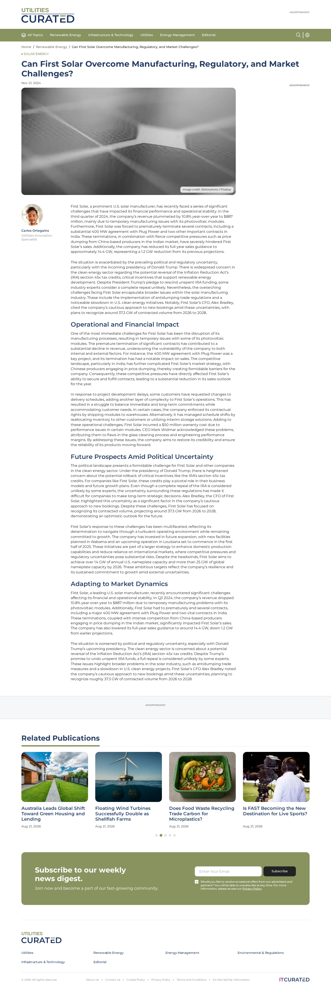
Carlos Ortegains (35, 231)
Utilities (147, 35)
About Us (92, 979)
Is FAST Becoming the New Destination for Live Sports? (275, 811)
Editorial (208, 35)
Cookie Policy (136, 979)
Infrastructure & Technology (110, 35)
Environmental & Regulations (260, 953)
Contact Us (112, 979)
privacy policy (252, 888)
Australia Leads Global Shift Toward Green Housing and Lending (53, 814)
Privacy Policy (160, 979)
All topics (35, 35)
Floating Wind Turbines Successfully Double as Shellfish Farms (122, 814)
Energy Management (177, 35)
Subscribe (280, 871)
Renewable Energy (65, 35)
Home (26, 47)
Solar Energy (36, 54)
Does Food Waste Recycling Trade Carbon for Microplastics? (201, 814)
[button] (156, 835)
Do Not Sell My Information (231, 979)
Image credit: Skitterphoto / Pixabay (207, 189)
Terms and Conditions (191, 979)
